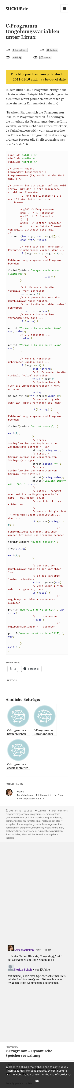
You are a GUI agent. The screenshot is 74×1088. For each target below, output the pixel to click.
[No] (69, 1075)
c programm (34, 814)
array (24, 814)
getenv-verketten (15, 817)
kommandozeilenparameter (20, 820)
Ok (37, 1081)
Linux (43, 810)
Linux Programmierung (41, 90)
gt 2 (27, 817)
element (47, 814)
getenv (56, 814)
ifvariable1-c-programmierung (46, 817)
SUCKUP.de (17, 8)
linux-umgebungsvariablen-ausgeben (37, 824)
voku (29, 810)
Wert (24, 834)
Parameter (37, 827)
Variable (16, 834)
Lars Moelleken (25, 795)
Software (10, 831)
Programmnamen (53, 827)
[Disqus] (37, 889)
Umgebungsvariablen (27, 831)
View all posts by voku (29, 798)
